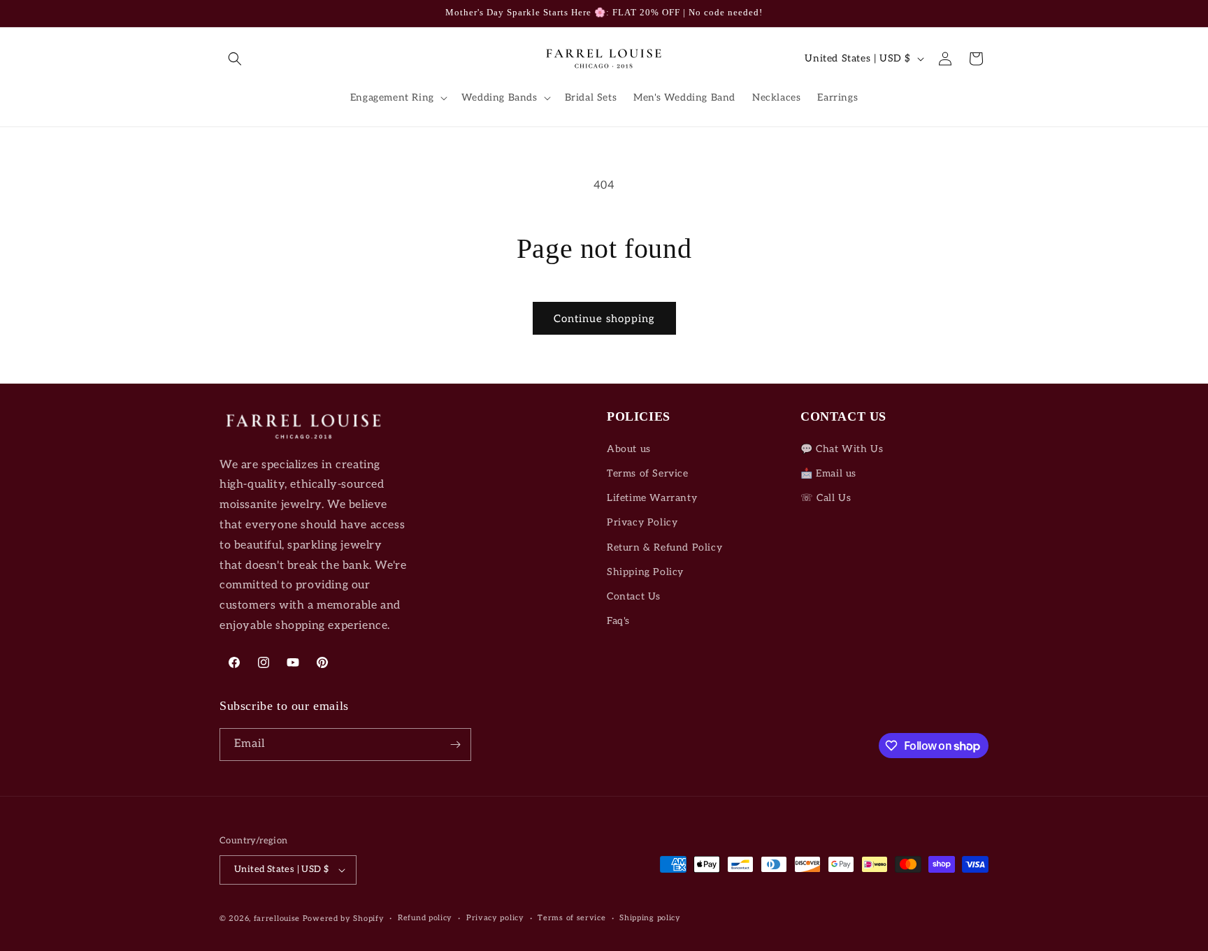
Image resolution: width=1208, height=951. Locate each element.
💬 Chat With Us (841, 449)
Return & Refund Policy (664, 547)
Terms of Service (648, 473)
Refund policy (425, 917)
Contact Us (634, 596)
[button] (235, 58)
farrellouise (277, 918)
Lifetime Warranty (652, 498)
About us (629, 449)
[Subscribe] (455, 744)
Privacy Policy (642, 522)
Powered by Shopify (343, 918)
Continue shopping (604, 318)
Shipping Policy (645, 572)
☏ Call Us (825, 498)
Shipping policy (650, 917)
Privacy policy (495, 917)
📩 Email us (828, 473)
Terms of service (571, 917)
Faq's (618, 621)
